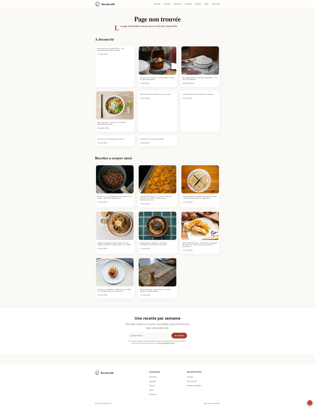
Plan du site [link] (192, 381)
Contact (167, 4)
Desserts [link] (153, 377)
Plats (206, 4)
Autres (198, 4)
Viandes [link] (152, 381)
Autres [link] (152, 385)
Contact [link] (190, 377)
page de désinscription (166, 343)
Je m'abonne (179, 336)
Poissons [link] (153, 394)
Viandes (188, 4)
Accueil (157, 4)
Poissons (216, 4)
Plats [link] (151, 390)
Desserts (178, 4)
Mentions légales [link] (194, 385)
